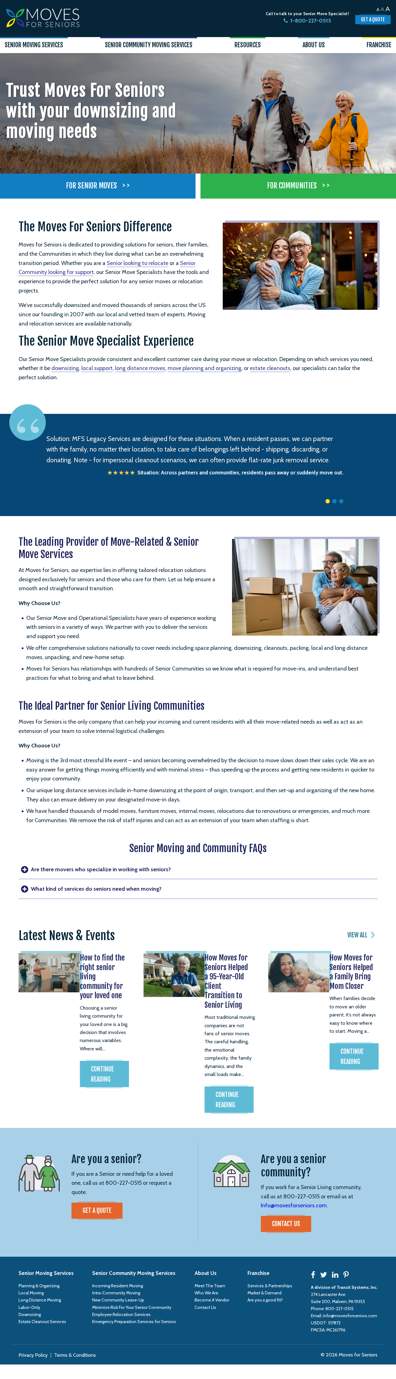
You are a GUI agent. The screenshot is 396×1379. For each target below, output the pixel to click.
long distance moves (140, 368)
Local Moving (31, 1293)
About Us (206, 1273)
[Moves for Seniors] (43, 18)
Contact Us (286, 1224)
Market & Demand (265, 1293)
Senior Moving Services (46, 1273)
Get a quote (97, 1210)
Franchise (258, 1273)
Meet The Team (210, 1286)
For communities (298, 185)
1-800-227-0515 (310, 20)
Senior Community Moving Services (133, 1273)
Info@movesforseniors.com (294, 1205)
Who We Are (206, 1293)
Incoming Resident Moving (117, 1286)
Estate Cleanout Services (42, 1321)
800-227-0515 (339, 1308)
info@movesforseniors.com (350, 1315)
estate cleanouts (270, 368)
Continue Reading (102, 1074)
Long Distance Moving (40, 1300)
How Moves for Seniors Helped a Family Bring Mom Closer (351, 971)
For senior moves (97, 185)
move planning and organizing (204, 368)
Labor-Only (29, 1307)
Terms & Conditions (75, 1355)
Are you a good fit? (265, 1300)
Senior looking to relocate (137, 263)
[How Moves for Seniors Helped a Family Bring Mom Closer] (295, 970)
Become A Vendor (212, 1300)
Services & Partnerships (270, 1286)
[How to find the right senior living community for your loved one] (46, 970)
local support (97, 368)
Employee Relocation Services (121, 1314)
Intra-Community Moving (116, 1293)
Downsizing (30, 1314)
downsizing (65, 368)
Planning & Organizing (39, 1286)
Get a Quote (373, 19)
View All (357, 935)
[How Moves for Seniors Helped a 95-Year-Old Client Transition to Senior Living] (171, 972)
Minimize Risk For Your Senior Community (131, 1307)
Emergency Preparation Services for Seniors (134, 1321)
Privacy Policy (33, 1355)
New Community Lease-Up (118, 1300)
